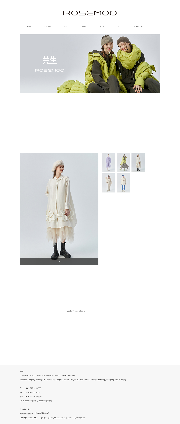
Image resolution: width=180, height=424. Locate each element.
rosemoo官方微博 (45, 401)
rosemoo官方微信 (31, 401)
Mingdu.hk (81, 418)
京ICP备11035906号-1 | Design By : (62, 418)
